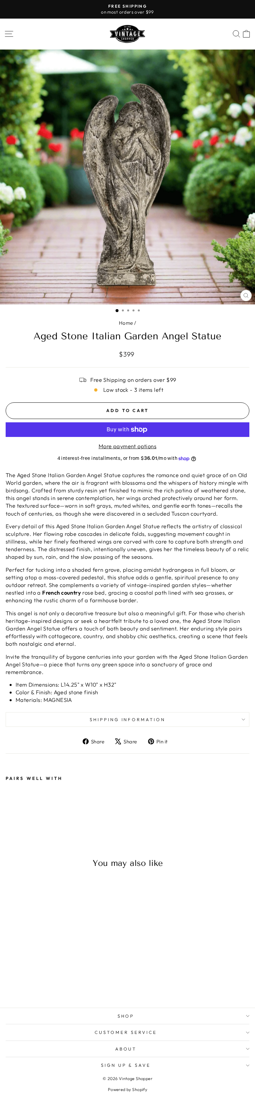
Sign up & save (126, 1065)
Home (126, 323)
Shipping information (128, 719)
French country (61, 592)
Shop (126, 1016)
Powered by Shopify (127, 1089)
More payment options (127, 446)
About (126, 1049)
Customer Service (126, 1032)
